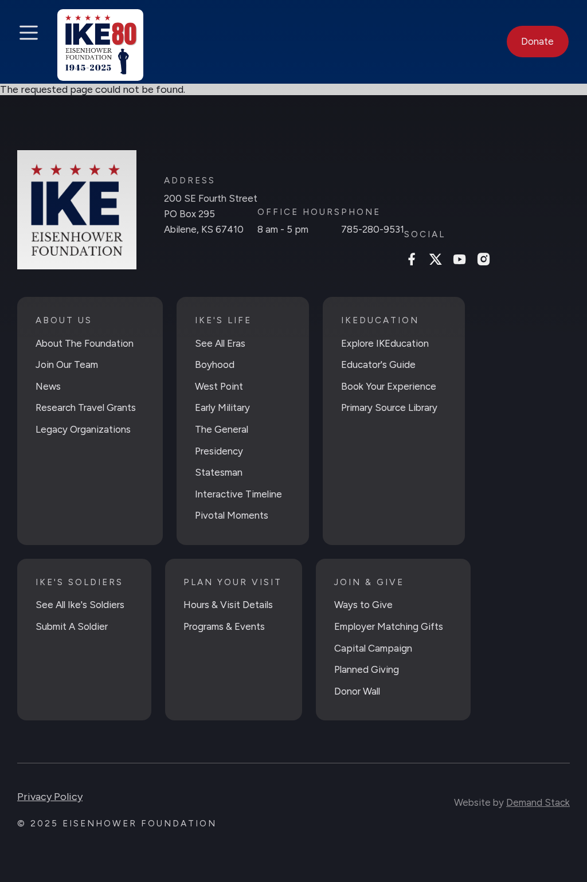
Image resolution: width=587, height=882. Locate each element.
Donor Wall (357, 691)
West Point (219, 386)
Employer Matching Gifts (388, 626)
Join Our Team (67, 364)
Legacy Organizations (83, 429)
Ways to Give (363, 604)
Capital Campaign (373, 648)
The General (221, 429)
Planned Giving (366, 669)
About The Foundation (85, 343)
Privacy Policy (50, 796)
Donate (537, 41)
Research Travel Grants (86, 407)
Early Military (222, 407)
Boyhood (214, 364)
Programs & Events (224, 626)
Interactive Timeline (238, 494)
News (48, 386)
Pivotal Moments (231, 515)
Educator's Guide (378, 364)
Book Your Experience (388, 386)
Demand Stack (538, 802)
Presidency (219, 451)
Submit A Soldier (72, 626)
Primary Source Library (389, 407)
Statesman (218, 472)
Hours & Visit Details (228, 604)
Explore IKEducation (385, 343)
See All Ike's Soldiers (80, 604)
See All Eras (220, 343)
